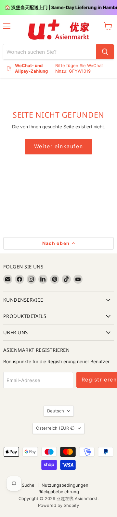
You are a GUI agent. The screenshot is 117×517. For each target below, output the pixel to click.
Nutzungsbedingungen (65, 485)
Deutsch (55, 410)
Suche (28, 485)
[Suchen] (105, 51)
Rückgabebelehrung (58, 491)
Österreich (55, 428)
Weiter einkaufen (58, 146)
